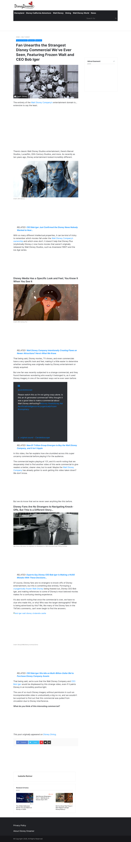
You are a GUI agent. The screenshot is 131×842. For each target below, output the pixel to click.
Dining (68, 13)
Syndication (31, 40)
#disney (44, 403)
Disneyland (19, 13)
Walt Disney (58, 13)
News (93, 13)
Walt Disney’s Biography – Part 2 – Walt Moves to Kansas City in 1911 (43, 798)
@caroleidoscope (25, 390)
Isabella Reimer (25, 776)
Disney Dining (49, 734)
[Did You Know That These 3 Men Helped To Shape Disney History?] (64, 798)
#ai (61, 403)
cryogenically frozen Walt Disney (28, 589)
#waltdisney (53, 403)
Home (18, 37)
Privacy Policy (19, 825)
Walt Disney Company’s (42, 102)
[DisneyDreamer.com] (24, 5)
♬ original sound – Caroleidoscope (34, 437)
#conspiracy (23, 409)
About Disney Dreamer (23, 831)
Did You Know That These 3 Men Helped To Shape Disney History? (64, 807)
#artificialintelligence (27, 406)
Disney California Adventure (38, 13)
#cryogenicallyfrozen (47, 406)
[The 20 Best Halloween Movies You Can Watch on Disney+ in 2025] (24, 798)
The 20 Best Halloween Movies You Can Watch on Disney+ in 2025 (24, 807)
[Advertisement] (101, 78)
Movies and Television (22, 40)
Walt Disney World (81, 13)
